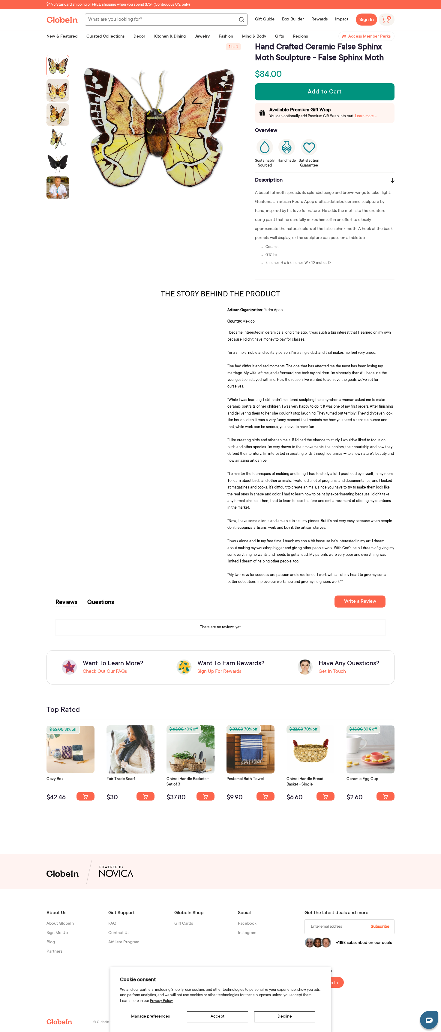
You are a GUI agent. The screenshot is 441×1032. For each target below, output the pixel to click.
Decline (285, 1016)
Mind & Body (254, 36)
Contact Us (118, 933)
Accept (217, 1016)
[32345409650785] (265, 796)
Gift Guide (264, 19)
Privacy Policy (161, 1001)
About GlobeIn (60, 923)
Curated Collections (105, 36)
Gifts (279, 36)
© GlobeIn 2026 (105, 1022)
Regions (300, 36)
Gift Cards (183, 923)
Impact (341, 19)
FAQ (112, 923)
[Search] (241, 20)
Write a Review (360, 601)
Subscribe (380, 926)
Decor (139, 36)
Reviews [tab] (66, 602)
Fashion (226, 36)
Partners (54, 951)
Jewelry (202, 36)
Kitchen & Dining (170, 36)
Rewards (319, 19)
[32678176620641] (145, 796)
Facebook (247, 923)
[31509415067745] (385, 796)
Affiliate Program (124, 942)
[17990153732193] (85, 796)
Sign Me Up (57, 933)
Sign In (366, 20)
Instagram (247, 933)
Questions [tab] (100, 602)
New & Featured (61, 36)
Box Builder (293, 19)
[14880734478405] (205, 796)
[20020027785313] (325, 796)
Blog (50, 942)
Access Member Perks (369, 36)
